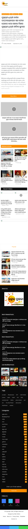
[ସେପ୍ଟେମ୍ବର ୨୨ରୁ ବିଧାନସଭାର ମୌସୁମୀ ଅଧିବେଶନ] (6, 280)
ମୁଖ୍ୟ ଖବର (15, 14)
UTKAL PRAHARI (7, 43)
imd (18, 397)
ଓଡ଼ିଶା (11, 14)
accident (4, 394)
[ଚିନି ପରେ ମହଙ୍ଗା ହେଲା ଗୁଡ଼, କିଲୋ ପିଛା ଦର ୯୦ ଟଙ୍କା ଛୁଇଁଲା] (21, 152)
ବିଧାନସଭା (4, 466)
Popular (14, 246)
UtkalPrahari (4, 405)
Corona (3, 397)
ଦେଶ (3, 421)
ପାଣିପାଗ (4, 446)
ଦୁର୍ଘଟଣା (4, 441)
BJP (17, 394)
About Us (9, 516)
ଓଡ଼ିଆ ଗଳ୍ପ (4, 469)
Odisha (11, 400)
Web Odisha (17, 514)
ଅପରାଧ (3, 436)
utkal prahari (18, 402)
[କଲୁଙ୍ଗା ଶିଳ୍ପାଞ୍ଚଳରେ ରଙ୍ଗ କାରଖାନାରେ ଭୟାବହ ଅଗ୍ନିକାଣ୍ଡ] (7, 173)
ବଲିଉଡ (4, 459)
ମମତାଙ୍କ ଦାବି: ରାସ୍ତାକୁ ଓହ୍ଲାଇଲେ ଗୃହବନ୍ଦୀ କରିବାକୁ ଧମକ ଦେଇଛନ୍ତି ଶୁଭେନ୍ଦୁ (21, 180)
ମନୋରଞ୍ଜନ (4, 444)
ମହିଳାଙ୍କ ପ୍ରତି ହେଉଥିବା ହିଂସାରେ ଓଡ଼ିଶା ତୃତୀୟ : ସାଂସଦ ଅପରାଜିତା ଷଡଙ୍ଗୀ (20, 210)
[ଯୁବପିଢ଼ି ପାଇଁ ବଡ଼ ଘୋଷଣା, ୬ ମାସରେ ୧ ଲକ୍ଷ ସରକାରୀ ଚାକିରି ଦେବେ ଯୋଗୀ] (5, 384)
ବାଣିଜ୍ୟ (4, 434)
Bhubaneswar (11, 394)
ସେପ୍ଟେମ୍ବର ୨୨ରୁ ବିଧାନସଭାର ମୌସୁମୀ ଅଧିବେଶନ (18, 279)
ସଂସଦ (3, 476)
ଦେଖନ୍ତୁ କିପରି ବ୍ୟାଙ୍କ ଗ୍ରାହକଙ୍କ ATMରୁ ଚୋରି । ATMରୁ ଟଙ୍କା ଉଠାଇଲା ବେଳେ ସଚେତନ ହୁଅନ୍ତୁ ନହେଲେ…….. (6, 212)
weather (11, 405)
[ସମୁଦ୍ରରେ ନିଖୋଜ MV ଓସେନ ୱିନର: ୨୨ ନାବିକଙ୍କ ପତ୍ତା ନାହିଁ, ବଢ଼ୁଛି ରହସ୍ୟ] (7, 155)
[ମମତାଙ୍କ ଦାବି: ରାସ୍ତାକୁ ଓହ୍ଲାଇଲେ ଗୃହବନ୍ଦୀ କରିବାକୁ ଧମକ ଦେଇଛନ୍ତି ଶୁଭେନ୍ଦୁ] (21, 173)
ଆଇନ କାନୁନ (5, 439)
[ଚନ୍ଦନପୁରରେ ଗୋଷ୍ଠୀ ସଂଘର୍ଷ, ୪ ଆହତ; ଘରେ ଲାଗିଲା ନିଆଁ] (23, 378)
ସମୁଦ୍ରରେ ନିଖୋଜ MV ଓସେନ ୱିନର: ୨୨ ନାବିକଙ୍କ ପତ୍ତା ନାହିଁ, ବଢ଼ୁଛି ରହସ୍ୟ (6, 164)
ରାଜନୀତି (20, 14)
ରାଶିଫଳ (4, 456)
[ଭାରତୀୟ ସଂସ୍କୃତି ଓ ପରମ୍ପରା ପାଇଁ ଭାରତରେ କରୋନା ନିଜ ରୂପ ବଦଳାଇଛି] (7, 195)
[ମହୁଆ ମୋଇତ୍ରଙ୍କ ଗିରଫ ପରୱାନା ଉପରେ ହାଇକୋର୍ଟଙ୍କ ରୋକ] (23, 384)
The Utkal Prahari (9, 402)
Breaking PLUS (5, 14)
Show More (13, 96)
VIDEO (3, 481)
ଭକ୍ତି (3, 461)
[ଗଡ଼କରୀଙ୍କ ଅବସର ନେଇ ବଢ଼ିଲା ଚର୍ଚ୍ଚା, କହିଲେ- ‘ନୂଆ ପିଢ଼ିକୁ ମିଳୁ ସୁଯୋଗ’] (14, 384)
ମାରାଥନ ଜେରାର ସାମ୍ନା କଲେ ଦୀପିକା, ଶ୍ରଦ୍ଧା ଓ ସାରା (21, 201)
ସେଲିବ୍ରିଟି (4, 451)
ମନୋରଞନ (4, 471)
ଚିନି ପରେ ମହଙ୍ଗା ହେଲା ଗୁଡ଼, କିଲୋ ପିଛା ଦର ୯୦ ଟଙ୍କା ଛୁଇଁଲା (21, 159)
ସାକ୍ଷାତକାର (4, 474)
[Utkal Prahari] (4, 3)
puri (25, 400)
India (22, 397)
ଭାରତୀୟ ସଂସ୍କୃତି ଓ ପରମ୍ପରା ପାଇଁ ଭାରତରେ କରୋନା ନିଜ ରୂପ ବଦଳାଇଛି (6, 202)
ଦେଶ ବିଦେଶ (4, 424)
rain (3, 402)
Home (4, 516)
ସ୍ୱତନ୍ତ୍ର (4, 429)
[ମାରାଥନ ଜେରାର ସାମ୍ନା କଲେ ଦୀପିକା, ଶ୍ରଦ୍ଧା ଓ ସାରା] (21, 195)
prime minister (19, 400)
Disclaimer (22, 516)
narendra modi (5, 400)
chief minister (23, 394)
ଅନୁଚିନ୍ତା (4, 464)
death (8, 397)
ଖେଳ (3, 449)
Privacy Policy (16, 516)
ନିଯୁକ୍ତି (3, 479)
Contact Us (14, 519)
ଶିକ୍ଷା (3, 454)
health (13, 397)
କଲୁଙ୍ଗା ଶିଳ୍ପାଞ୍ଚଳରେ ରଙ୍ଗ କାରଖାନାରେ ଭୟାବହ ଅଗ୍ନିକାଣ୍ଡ (7, 180)
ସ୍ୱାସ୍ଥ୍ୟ (4, 431)
